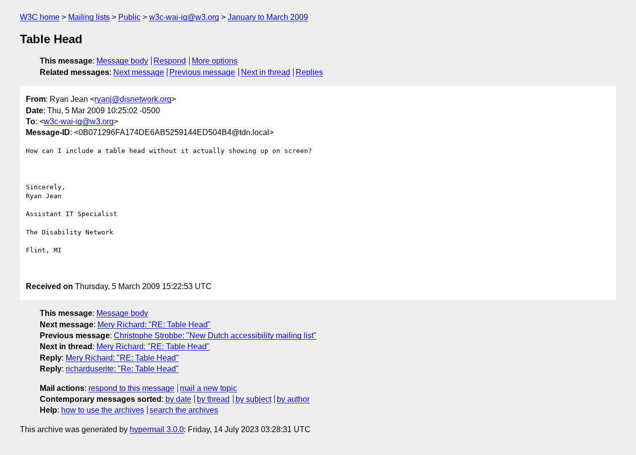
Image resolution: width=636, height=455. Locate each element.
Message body (122, 61)
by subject (253, 399)
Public (129, 17)
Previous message (202, 72)
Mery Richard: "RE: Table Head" (154, 324)
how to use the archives (102, 410)
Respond (170, 61)
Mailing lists (89, 17)
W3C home (40, 17)
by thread (213, 399)
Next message (138, 72)
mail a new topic (208, 388)
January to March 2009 (268, 17)
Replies (309, 72)
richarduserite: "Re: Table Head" (122, 369)
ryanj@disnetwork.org (132, 99)
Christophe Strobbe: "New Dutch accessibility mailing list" (215, 335)
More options (215, 61)
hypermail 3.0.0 (157, 429)
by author (293, 399)
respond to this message (131, 388)
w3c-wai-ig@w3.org (184, 17)
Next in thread (265, 72)
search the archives (184, 410)
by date (178, 399)
